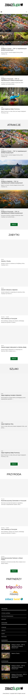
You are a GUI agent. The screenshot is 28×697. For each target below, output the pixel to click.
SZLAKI (3, 633)
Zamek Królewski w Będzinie (9, 290)
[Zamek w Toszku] (14, 248)
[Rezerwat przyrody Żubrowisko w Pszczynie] (14, 488)
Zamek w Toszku (6, 261)
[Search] (26, 12)
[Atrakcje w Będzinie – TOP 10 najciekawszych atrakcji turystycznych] (14, 169)
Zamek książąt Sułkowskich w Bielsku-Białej (13, 347)
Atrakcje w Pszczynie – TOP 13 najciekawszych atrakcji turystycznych (12, 79)
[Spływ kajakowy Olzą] (14, 411)
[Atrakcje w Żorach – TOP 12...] (14, 23)
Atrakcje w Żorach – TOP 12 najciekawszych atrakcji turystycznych (18, 646)
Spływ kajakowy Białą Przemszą (10, 109)
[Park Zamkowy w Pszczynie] (14, 306)
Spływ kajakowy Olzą (7, 424)
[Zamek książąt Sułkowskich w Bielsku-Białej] (14, 335)
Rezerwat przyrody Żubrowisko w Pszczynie (13, 500)
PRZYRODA (4, 636)
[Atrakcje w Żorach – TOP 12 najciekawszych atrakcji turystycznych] (14, 36)
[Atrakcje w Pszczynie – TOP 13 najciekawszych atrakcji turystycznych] (14, 66)
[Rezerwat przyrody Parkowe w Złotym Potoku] (14, 545)
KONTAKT (3, 619)
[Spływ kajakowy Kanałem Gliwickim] (14, 383)
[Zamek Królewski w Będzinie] (14, 277)
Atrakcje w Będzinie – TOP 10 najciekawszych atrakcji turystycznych (12, 182)
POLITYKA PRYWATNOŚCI (7, 616)
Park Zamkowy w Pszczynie (9, 318)
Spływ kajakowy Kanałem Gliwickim (11, 395)
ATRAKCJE (3, 627)
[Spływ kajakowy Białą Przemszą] (14, 96)
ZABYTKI (3, 630)
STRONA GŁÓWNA (5, 613)
